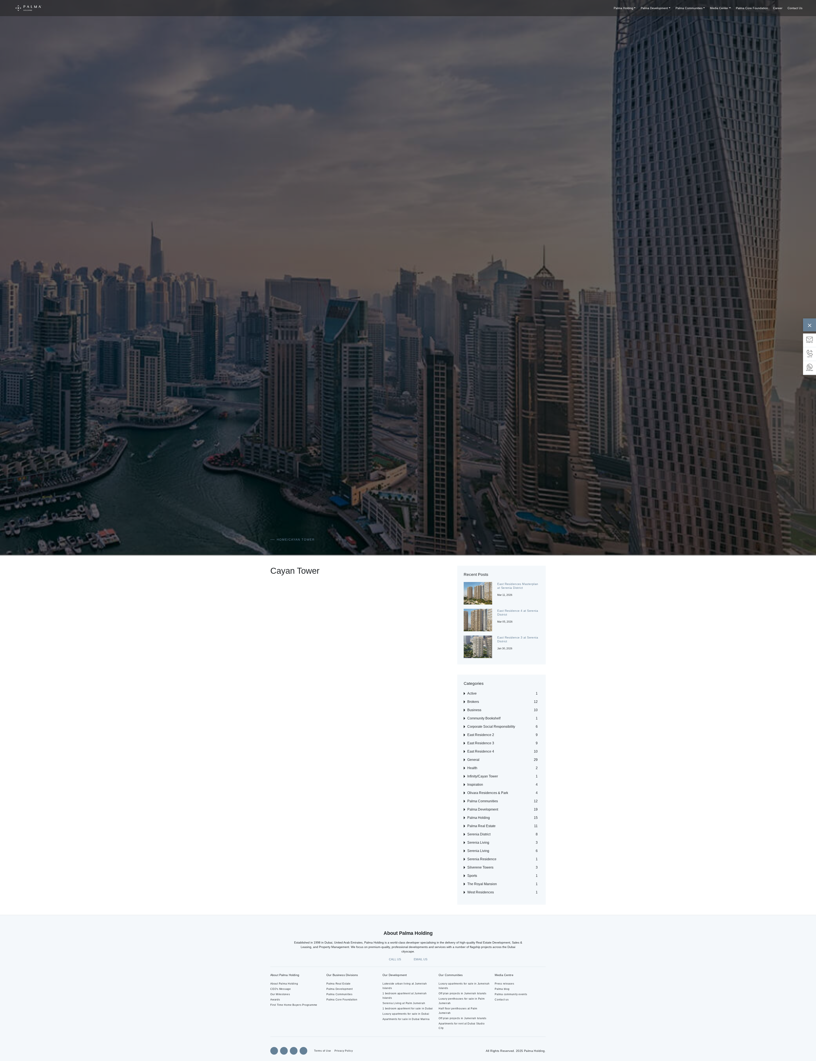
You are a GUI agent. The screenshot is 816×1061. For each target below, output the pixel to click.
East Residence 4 (481, 751)
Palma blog (503, 988)
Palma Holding (607, 8)
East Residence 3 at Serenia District (512, 639)
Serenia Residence (483, 859)
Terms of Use (322, 1050)
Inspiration (476, 785)
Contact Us (794, 8)
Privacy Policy (344, 1050)
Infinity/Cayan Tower (484, 776)
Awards (275, 999)
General (474, 760)
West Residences (481, 892)
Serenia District (480, 834)
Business (474, 710)
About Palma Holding (285, 983)
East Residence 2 (481, 735)
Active (472, 693)
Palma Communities (680, 8)
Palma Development (641, 8)
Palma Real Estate (482, 826)
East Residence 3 (481, 743)
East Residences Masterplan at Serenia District (514, 587)
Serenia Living (479, 843)
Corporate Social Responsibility (493, 727)
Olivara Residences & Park (489, 793)
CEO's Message (280, 988)
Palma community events (513, 994)
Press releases (504, 983)
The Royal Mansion (483, 884)
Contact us (502, 999)
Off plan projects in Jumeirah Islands (464, 993)
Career (776, 8)
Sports (472, 876)
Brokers (474, 702)
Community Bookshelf (486, 718)
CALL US (394, 959)
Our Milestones (280, 994)
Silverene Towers (481, 867)
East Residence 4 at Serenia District (513, 612)
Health (473, 768)
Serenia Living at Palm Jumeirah (405, 1003)
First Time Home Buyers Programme (295, 1004)
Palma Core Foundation (748, 8)
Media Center (713, 8)
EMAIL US (421, 959)
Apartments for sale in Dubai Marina (407, 1023)
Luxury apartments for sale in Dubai (407, 1018)
